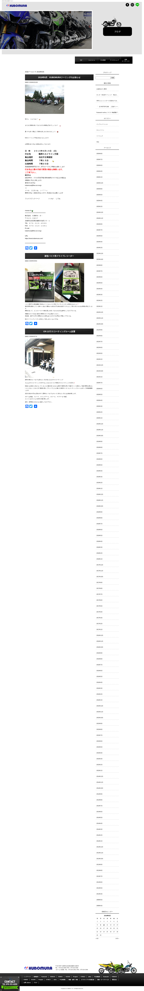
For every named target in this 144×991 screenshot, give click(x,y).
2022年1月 (99, 359)
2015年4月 (99, 753)
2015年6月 (99, 741)
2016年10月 (99, 647)
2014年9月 (99, 794)
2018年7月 (99, 523)
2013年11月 (99, 853)
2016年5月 (99, 676)
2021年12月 (99, 365)
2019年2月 (99, 482)
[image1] (39, 376)
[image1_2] (39, 301)
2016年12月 (99, 635)
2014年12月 (99, 776)
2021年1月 (99, 377)
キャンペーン (100, 130)
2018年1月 (99, 559)
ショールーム (92, 60)
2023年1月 (99, 306)
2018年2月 (99, 553)
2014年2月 (99, 835)
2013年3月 (99, 894)
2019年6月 (99, 459)
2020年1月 (99, 418)
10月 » (117, 938)
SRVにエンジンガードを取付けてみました (107, 100)
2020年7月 (99, 382)
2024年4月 (99, 241)
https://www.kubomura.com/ (34, 238)
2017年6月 (99, 600)
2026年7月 (99, 159)
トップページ (80, 60)
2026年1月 (99, 177)
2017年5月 (99, 606)
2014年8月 (99, 800)
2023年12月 (99, 253)
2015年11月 (99, 712)
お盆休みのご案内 (101, 89)
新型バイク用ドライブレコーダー (59, 256)
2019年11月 (99, 429)
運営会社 (114, 979)
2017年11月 (99, 570)
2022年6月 (99, 347)
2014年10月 (99, 788)
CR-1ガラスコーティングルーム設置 (59, 331)
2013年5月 (99, 888)
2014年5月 (99, 817)
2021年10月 (99, 371)
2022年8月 (99, 335)
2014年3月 (99, 829)
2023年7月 (99, 271)
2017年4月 (99, 612)
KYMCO (83, 976)
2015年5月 (99, 747)
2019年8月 (99, 447)
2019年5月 (99, 465)
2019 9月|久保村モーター (7, 0)
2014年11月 (99, 782)
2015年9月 (99, 723)
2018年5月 (99, 535)
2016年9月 (99, 653)
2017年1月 (99, 629)
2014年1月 (99, 841)
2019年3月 (99, 476)
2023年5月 (99, 283)
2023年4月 (99, 288)
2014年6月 (99, 811)
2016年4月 (99, 682)
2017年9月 (99, 582)
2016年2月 (99, 694)
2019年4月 (99, 471)
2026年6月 (99, 165)
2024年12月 (99, 212)
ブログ (35, 982)
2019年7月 (99, 453)
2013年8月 (99, 870)
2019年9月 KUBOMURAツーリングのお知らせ (59, 77)
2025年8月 (99, 189)
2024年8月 (99, 224)
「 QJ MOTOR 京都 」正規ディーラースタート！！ (107, 106)
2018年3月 (99, 547)
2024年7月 (99, 230)
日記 (97, 142)
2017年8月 (99, 588)
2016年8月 (99, 659)
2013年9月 (99, 864)
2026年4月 (99, 171)
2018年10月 (99, 506)
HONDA (60, 976)
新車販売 (36, 976)
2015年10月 (99, 717)
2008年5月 (99, 900)
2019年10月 (99, 435)
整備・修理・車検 (73, 979)
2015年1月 (99, 770)
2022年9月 (99, 330)
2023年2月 (99, 300)
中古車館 (104, 60)
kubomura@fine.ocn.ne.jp (33, 185)
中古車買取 (63, 979)
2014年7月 (99, 806)
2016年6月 (99, 670)
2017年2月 (99, 623)
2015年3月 (99, 759)
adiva (89, 976)
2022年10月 (99, 324)
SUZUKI (68, 976)
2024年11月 (99, 218)
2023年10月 (99, 259)
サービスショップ (115, 60)
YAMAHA (52, 976)
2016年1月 (99, 700)
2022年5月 (99, 353)
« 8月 (97, 938)
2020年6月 (99, 388)
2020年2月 (99, 412)
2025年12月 (99, 183)
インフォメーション (102, 124)
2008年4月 (99, 905)
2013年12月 (99, 847)
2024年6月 (99, 236)
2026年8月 (99, 153)
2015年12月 (99, 706)
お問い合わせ (27, 982)
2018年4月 (99, 541)
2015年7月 (99, 735)
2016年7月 (99, 664)
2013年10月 (99, 858)
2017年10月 (99, 576)
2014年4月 (99, 823)
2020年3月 (99, 406)
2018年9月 (99, 512)
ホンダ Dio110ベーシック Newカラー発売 (107, 95)
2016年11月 (99, 641)
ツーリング (99, 136)
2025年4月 (99, 200)
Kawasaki (44, 976)
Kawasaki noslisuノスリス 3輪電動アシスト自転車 (107, 112)
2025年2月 (99, 206)
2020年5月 (99, 394)
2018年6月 (99, 529)
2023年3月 (99, 294)
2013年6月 (99, 882)
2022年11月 (99, 318)
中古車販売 (97, 976)
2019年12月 (99, 424)
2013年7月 (99, 876)
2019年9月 (99, 441)
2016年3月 (99, 688)
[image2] (69, 301)
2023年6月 (99, 277)
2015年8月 (99, 729)
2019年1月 (99, 488)
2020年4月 (99, 400)
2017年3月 (99, 617)
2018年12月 (99, 494)
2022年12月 (99, 312)
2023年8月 (99, 265)
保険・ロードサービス (127, 60)
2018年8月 (99, 518)
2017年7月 (99, 594)
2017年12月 (99, 565)
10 (104, 925)
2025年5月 (99, 194)
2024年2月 (99, 247)
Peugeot (75, 976)
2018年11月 (99, 500)
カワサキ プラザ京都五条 (87, 979)
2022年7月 (99, 341)
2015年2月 (99, 764)
